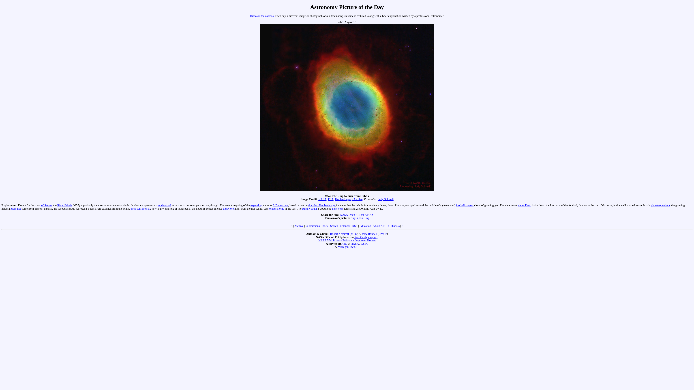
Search (334, 226)
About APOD (381, 226)
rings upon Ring (360, 218)
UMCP (383, 233)
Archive (298, 226)
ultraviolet (228, 208)
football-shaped (465, 205)
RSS (354, 226)
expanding (256, 205)
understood (164, 205)
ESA (331, 199)
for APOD (367, 214)
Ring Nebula (64, 205)
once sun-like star (140, 208)
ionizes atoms (276, 208)
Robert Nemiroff (339, 233)
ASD (344, 243)
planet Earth (524, 205)
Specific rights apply (366, 237)
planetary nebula (660, 205)
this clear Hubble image (321, 205)
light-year (337, 208)
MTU (354, 233)
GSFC (364, 243)
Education (365, 226)
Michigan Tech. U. (348, 246)
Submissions (312, 226)
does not (16, 208)
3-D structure (280, 205)
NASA (322, 199)
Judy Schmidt (386, 199)
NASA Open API (350, 214)
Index (325, 226)
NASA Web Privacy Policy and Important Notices (347, 240)
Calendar (345, 226)
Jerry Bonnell (369, 233)
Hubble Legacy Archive (349, 199)
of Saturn (46, 205)
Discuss (395, 226)
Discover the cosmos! (262, 16)
